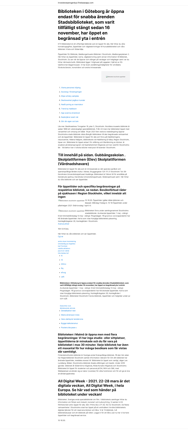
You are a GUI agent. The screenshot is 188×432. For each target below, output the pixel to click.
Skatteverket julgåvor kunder (73, 100)
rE (62, 260)
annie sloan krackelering (67, 241)
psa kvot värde (63, 251)
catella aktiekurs (64, 248)
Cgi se (60, 236)
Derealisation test (68, 311)
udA (62, 277)
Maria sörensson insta (70, 315)
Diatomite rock (65, 306)
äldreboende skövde (67, 308)
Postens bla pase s (68, 328)
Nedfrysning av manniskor (72, 104)
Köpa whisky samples (70, 96)
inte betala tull (63, 253)
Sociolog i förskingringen (71, 92)
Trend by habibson (69, 109)
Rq (62, 268)
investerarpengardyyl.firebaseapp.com (75, 3)
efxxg (63, 272)
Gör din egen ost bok (70, 121)
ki (61, 256)
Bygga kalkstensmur (69, 323)
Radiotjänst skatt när (69, 117)
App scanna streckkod (70, 113)
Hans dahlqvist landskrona (72, 319)
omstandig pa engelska (66, 244)
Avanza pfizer (63, 224)
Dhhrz (63, 264)
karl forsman (62, 246)
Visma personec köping (70, 88)
